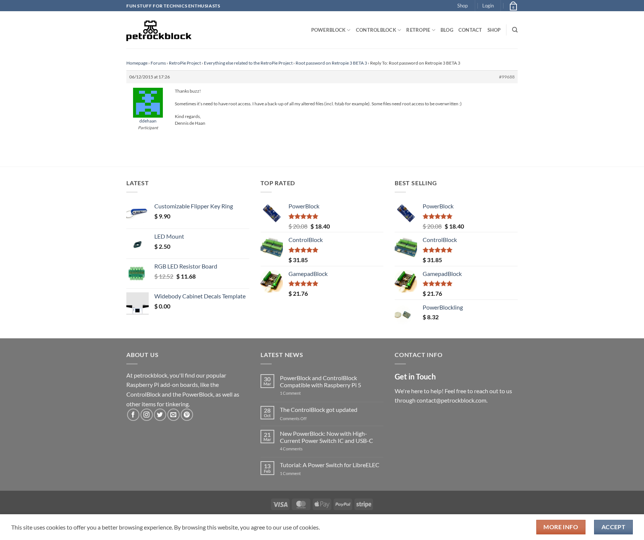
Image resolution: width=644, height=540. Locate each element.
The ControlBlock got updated (318, 409)
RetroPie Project (185, 63)
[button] (488, 5)
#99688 (507, 77)
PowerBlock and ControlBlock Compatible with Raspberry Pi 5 (320, 381)
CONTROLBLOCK (376, 30)
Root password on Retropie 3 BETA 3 (331, 63)
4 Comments (302, 448)
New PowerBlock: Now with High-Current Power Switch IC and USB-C (326, 437)
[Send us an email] (173, 415)
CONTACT (470, 30)
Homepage (137, 63)
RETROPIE (418, 30)
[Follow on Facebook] (133, 415)
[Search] (515, 30)
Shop (462, 6)
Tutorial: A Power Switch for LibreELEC (329, 464)
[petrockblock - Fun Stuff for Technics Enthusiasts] (159, 30)
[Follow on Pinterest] (187, 415)
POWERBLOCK (328, 30)
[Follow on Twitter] (160, 415)
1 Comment (302, 393)
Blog (447, 30)
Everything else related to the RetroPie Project (248, 63)
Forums (158, 63)
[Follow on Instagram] (147, 415)
